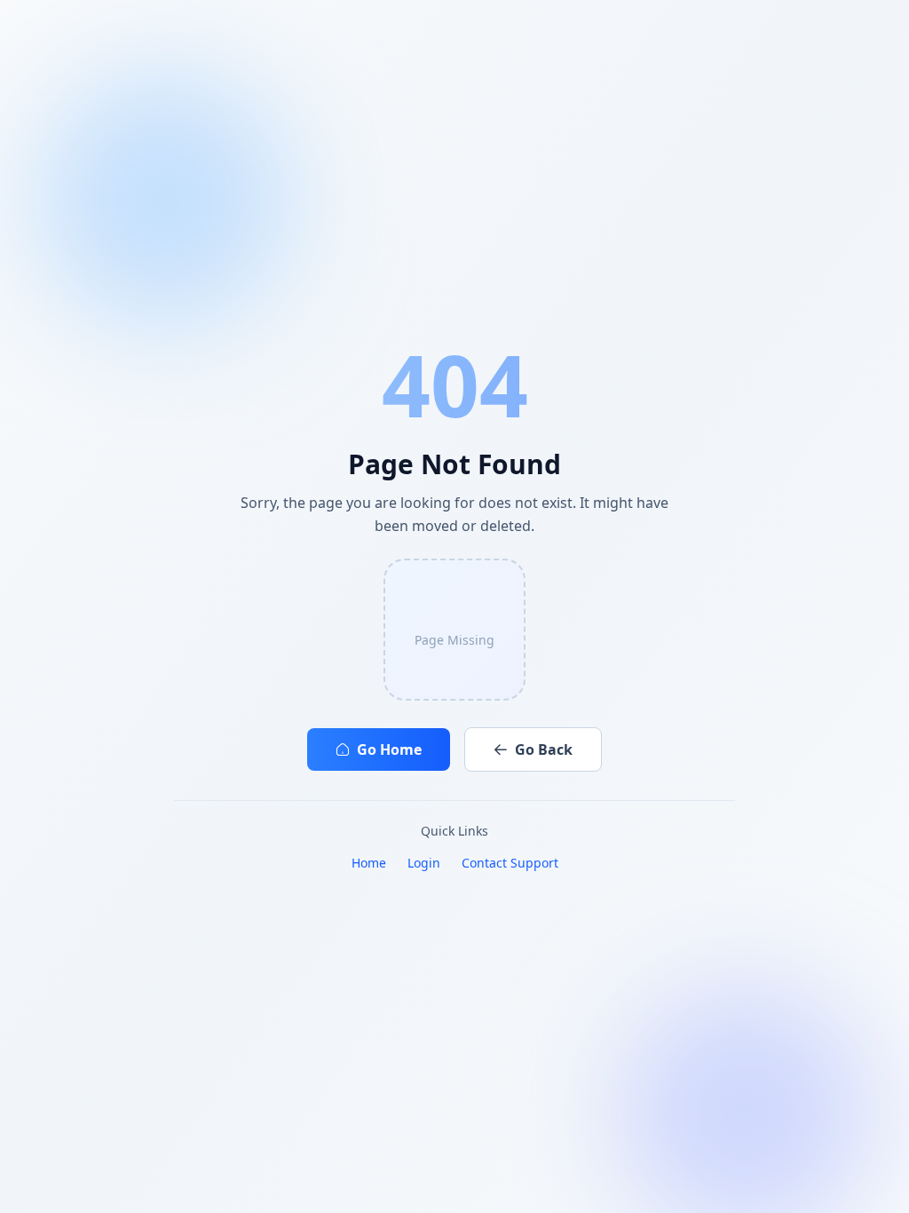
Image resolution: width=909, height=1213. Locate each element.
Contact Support (510, 862)
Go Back (544, 749)
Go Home (389, 749)
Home (369, 862)
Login (423, 862)
